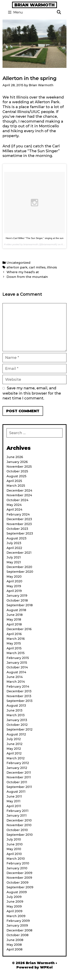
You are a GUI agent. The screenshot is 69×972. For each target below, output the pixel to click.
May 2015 (14, 643)
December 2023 (19, 519)
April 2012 (14, 753)
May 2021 (14, 562)
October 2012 (17, 725)
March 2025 (16, 486)
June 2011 (14, 796)
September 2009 (20, 887)
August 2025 (16, 476)
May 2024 (14, 505)
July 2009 (14, 897)
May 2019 (14, 586)
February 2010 (18, 863)
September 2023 (20, 533)
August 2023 (16, 538)
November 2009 (19, 878)
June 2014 (15, 677)
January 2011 (17, 815)
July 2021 (14, 557)
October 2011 (17, 782)
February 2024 (18, 514)
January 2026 (17, 462)
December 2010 (19, 820)
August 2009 (17, 892)
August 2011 (16, 791)
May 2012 (14, 749)
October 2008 (17, 935)
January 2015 (17, 663)
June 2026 (15, 457)
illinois (52, 267)
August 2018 (16, 610)
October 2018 (17, 600)
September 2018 (20, 605)
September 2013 (19, 701)
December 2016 (19, 629)
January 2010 (17, 868)
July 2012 (14, 739)
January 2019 (17, 595)
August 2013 (16, 705)
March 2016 (16, 639)
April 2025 (14, 481)
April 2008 (14, 949)
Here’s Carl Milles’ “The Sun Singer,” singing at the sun (34, 238)
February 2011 (17, 811)
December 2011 (19, 772)
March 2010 (16, 859)
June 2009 (15, 901)
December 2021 (19, 553)
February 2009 (18, 921)
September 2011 (19, 787)
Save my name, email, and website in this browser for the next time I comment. (32, 393)
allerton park (17, 267)
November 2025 (19, 466)
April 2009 (14, 911)
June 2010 (15, 844)
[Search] (58, 12)
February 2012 (18, 763)
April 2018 (14, 624)
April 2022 (14, 548)
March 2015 (15, 653)
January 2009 (17, 925)
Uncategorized (18, 263)
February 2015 (18, 658)
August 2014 (16, 672)
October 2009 (17, 882)
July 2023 (14, 543)
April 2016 (14, 634)
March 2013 (16, 715)
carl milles (37, 267)
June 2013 (14, 710)
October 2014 (17, 667)
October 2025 (17, 471)
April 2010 (14, 854)
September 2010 (20, 835)
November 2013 (19, 696)
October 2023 (17, 529)
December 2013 (19, 691)
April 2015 (14, 648)
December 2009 (19, 873)
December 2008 (19, 930)
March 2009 (16, 916)
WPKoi (46, 967)
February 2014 (18, 686)
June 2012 (14, 744)
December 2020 (19, 567)
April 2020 (14, 581)
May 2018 (14, 619)
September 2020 (20, 572)
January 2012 (17, 768)
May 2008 (14, 945)
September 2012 (19, 729)
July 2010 (14, 839)
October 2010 (17, 830)
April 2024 (14, 509)
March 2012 (16, 758)
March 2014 (16, 682)
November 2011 (19, 777)
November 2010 (19, 825)
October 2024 (17, 500)
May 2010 (14, 849)
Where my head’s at (23, 272)
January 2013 (17, 720)
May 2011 (13, 801)
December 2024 (19, 490)
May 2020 (14, 576)
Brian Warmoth (34, 4)
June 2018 (15, 615)
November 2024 (19, 495)
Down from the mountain (27, 277)
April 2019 (14, 591)
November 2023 (19, 524)
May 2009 (14, 906)
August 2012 (16, 734)
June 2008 (15, 940)
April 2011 (14, 806)
